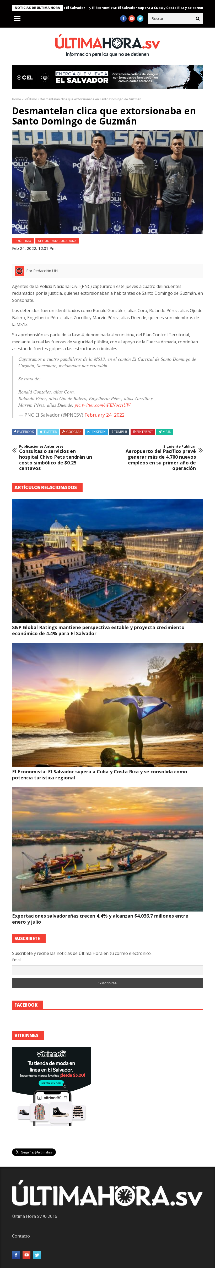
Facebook (25, 432)
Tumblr (120, 432)
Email (16, 959)
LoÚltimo (30, 99)
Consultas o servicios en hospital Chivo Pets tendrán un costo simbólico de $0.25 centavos (55, 457)
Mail (167, 432)
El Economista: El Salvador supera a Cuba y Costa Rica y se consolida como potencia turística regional (99, 774)
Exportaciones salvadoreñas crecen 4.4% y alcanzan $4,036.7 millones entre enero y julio (100, 919)
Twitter (50, 432)
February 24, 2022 (104, 415)
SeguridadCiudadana (57, 240)
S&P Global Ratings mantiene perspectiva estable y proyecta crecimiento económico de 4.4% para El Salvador (98, 630)
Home (16, 99)
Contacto (21, 1236)
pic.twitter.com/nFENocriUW (103, 405)
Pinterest (144, 432)
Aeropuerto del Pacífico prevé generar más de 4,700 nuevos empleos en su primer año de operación (161, 457)
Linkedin (98, 432)
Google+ (73, 432)
